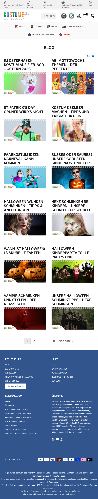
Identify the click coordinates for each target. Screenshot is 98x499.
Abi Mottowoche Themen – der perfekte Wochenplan (68, 65)
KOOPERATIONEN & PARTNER (18, 417)
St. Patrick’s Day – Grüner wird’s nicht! (24, 110)
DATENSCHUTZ (12, 369)
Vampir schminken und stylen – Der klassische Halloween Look (22, 300)
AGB (7, 365)
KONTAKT (56, 381)
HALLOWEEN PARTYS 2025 (16, 409)
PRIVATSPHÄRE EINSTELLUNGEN (19, 377)
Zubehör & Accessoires (43, 34)
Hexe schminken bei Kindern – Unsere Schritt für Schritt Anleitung (71, 206)
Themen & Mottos (75, 26)
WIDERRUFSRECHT (13, 381)
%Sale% (67, 34)
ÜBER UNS (9, 405)
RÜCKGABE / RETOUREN (62, 377)
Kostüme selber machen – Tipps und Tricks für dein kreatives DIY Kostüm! (70, 112)
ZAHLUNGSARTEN (60, 369)
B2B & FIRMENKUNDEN (15, 422)
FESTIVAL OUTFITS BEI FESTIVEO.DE (21, 434)
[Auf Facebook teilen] (93, 56)
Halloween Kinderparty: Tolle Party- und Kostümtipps (70, 253)
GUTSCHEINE (11, 426)
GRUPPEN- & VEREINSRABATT (18, 413)
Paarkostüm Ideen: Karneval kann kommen (22, 159)
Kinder (54, 26)
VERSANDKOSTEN (60, 373)
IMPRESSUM (10, 373)
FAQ (53, 365)
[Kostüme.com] (16, 16)
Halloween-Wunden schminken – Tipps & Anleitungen (23, 206)
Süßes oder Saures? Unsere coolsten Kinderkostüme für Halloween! (72, 159)
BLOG (7, 401)
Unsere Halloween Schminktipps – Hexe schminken (71, 300)
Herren (38, 26)
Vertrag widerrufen (15, 386)
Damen (22, 26)
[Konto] (78, 16)
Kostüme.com (15, 459)
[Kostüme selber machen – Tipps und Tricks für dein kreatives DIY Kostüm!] (73, 141)
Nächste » (65, 341)
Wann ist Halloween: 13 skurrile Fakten (24, 251)
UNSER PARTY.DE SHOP (15, 430)
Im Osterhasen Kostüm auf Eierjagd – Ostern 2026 (24, 65)
